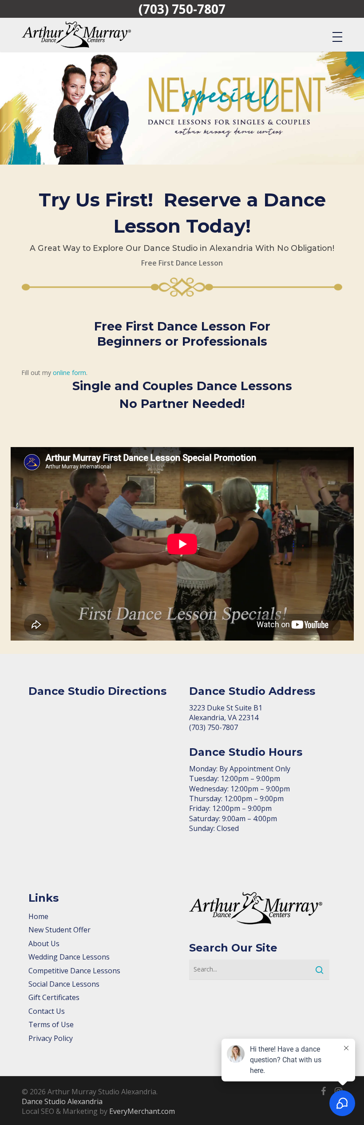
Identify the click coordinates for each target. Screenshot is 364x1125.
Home (38, 916)
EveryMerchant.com (142, 1111)
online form (69, 372)
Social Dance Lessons (63, 984)
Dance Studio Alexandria (62, 1101)
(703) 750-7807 (182, 8)
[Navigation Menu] (337, 36)
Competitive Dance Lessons (74, 971)
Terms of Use (51, 1024)
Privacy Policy (50, 1038)
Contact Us (46, 1011)
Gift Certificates (53, 997)
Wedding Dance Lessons (69, 957)
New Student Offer (59, 930)
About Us (43, 943)
